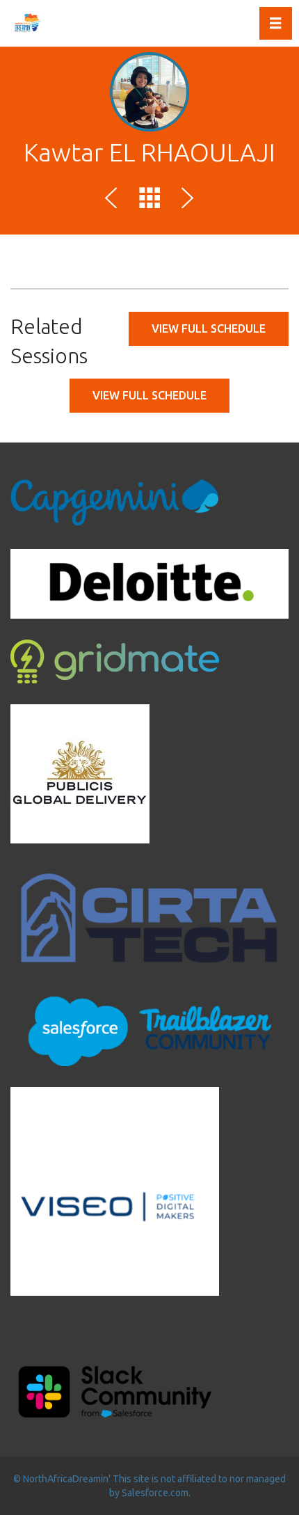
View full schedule (209, 328)
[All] (149, 200)
